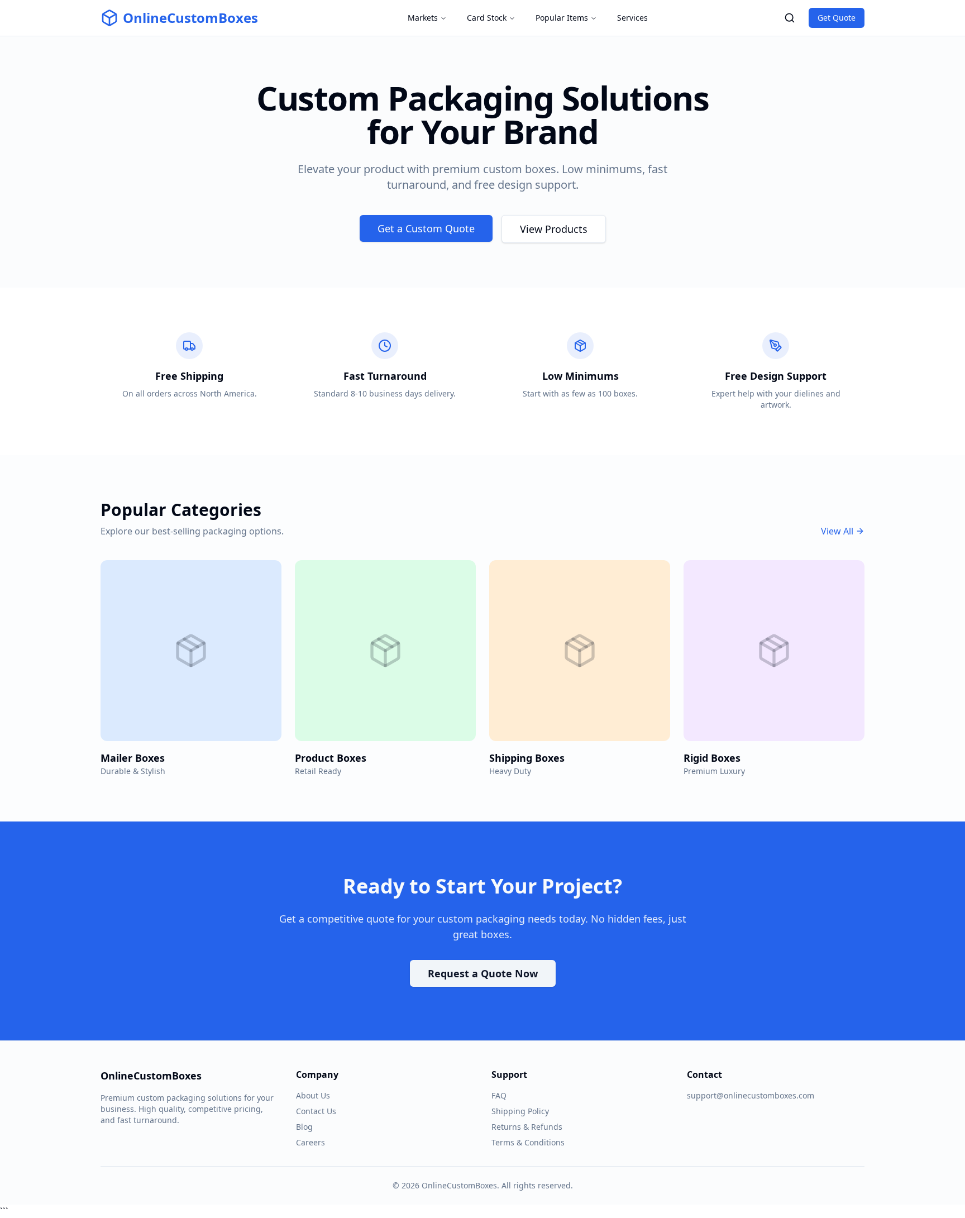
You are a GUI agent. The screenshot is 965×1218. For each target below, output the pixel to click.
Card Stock (487, 17)
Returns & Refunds (526, 1126)
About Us (313, 1095)
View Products (553, 229)
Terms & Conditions (528, 1142)
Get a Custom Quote (426, 228)
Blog (304, 1126)
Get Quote (837, 17)
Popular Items (562, 17)
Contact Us (316, 1111)
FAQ (499, 1095)
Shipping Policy (520, 1111)
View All (837, 531)
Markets (423, 17)
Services (632, 17)
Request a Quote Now (483, 973)
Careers (310, 1142)
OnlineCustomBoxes (190, 18)
